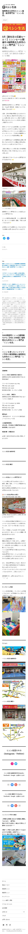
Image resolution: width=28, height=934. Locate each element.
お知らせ (4, 912)
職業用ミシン (6, 892)
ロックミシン (6, 896)
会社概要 (4, 908)
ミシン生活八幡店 (15, 301)
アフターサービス (7, 904)
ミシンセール (20, 299)
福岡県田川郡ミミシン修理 (11, 321)
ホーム (4, 881)
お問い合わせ (6, 919)
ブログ (4, 915)
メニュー (5, 20)
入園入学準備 (21, 307)
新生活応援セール (10, 317)
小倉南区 (15, 316)
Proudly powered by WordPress (14, 931)
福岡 (12, 304)
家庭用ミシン (6, 889)
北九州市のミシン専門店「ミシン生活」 (14, 298)
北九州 (8, 303)
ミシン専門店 (14, 306)
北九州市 (11, 309)
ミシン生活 (8, 301)
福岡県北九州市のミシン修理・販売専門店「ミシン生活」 (13, 13)
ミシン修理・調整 (7, 900)
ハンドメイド (13, 299)
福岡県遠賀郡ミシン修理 (11, 322)
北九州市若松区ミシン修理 (17, 314)
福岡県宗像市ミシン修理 (10, 319)
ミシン (22, 304)
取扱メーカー (6, 885)
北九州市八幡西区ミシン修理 (10, 311)
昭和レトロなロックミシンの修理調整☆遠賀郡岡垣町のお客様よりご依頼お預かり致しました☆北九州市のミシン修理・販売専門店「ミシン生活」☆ (13, 265)
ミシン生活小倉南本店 (13, 307)
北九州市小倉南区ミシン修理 (14, 312)
